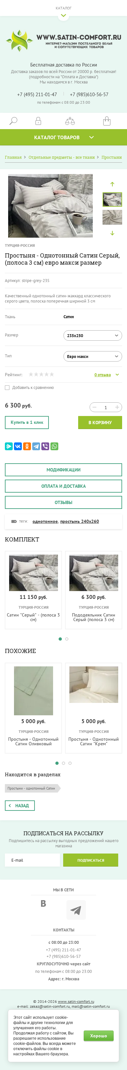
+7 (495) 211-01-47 (37, 94)
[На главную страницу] (63, 40)
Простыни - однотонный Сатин (31, 788)
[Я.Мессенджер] (9, 446)
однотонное (45, 521)
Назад (22, 806)
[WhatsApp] (54, 446)
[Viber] (45, 446)
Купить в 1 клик (27, 422)
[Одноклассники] (27, 446)
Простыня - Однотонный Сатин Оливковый (33, 741)
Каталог (63, 8)
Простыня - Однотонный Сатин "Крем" (93, 741)
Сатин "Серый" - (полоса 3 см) (33, 617)
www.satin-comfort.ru (76, 1001)
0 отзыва (102, 375)
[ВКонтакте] (18, 446)
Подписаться (91, 860)
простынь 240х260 (79, 521)
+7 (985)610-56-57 (89, 94)
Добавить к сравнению (32, 387)
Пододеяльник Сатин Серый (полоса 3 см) (93, 617)
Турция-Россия (20, 245)
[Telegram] (36, 446)
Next (112, 233)
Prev (112, 184)
